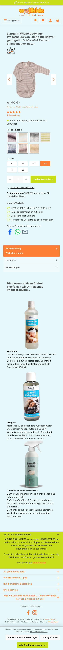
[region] (31, 79)
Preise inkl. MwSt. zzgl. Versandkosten (22, 107)
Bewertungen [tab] (13, 267)
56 (23, 163)
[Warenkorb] (57, 20)
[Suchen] (35, 20)
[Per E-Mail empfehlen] (25, 231)
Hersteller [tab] (11, 260)
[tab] (31, 251)
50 (12, 163)
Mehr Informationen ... (39, 632)
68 (45, 163)
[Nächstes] (53, 79)
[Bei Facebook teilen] (10, 231)
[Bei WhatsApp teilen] (17, 231)
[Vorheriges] (9, 79)
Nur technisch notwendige (22, 637)
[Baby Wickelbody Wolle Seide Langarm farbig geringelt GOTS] (31, 79)
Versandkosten (50, 619)
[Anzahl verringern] (10, 179)
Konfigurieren (50, 637)
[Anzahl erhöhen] (26, 179)
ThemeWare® (53, 622)
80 (23, 170)
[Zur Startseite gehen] (31, 11)
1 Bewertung (13, 115)
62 (34, 163)
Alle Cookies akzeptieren (32, 645)
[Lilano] (31, 50)
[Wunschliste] (43, 20)
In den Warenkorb (43, 179)
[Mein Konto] (50, 20)
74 (12, 170)
